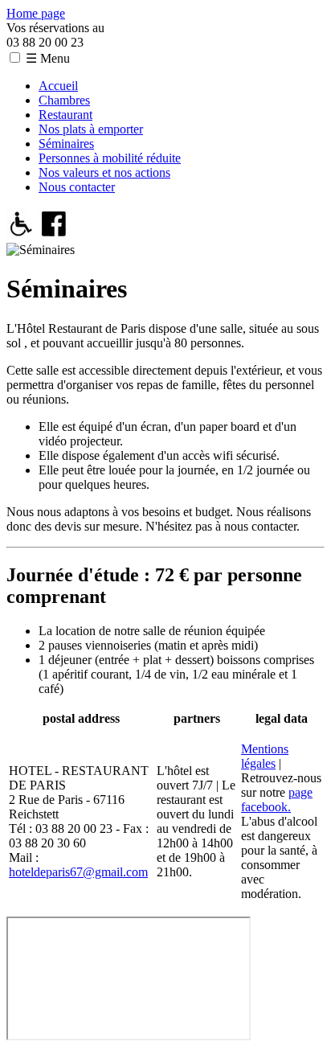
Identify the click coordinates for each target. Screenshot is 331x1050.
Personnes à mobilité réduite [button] (110, 158)
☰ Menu (48, 58)
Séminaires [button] (66, 143)
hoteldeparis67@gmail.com (78, 872)
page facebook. (277, 799)
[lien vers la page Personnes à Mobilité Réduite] (21, 235)
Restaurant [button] (65, 114)
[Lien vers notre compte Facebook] (54, 235)
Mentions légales (264, 756)
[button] (15, 57)
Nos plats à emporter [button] (91, 129)
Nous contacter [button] (77, 187)
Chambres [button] (64, 100)
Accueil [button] (58, 85)
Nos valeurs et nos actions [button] (104, 172)
